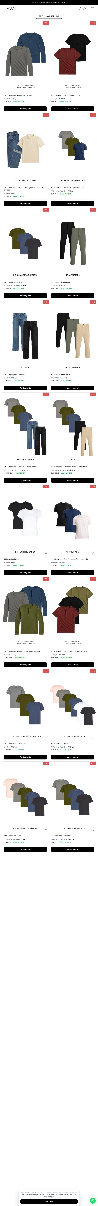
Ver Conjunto (25, 109)
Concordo (49, 1201)
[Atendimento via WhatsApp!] (93, 1201)
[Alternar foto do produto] (46, 553)
